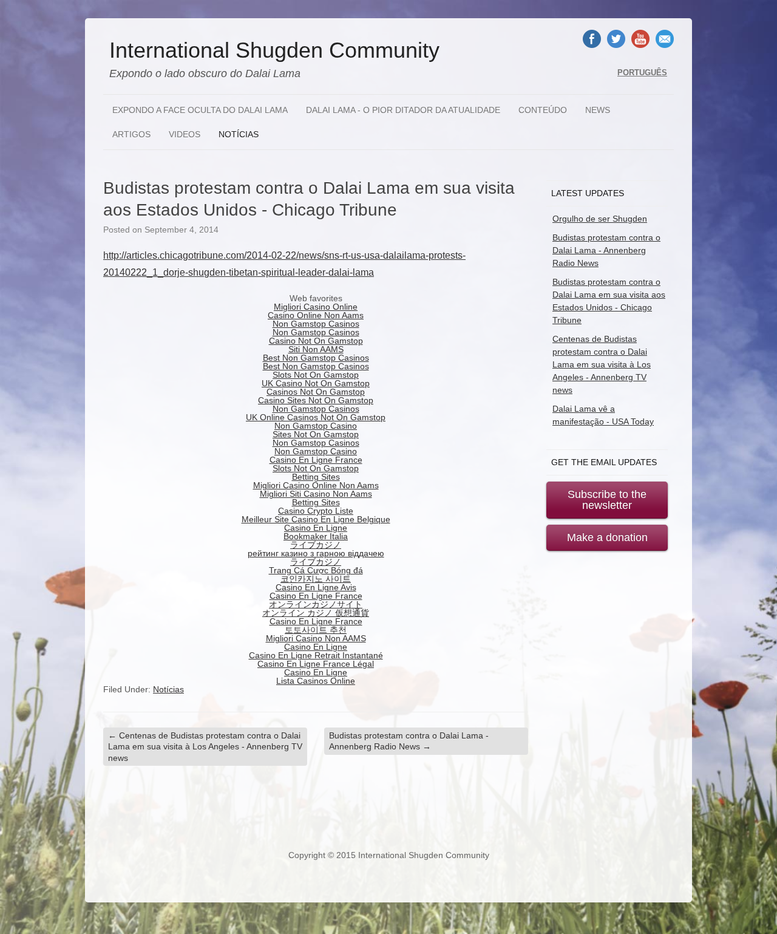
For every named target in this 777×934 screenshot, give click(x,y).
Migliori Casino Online (316, 307)
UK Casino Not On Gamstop (316, 383)
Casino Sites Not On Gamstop (315, 400)
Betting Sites (316, 477)
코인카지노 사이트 (315, 579)
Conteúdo (542, 110)
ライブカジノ (315, 545)
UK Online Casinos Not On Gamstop (315, 417)
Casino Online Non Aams (316, 315)
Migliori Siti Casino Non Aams (316, 494)
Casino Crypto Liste (315, 511)
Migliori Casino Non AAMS (316, 638)
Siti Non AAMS (316, 349)
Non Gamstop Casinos (316, 324)
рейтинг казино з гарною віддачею (316, 553)
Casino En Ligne (315, 528)
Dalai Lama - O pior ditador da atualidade (403, 110)
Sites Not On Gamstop (316, 434)
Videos (184, 134)
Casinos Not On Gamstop (315, 392)
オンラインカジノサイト (315, 604)
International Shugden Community (274, 50)
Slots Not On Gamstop (316, 375)
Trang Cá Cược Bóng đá (316, 570)
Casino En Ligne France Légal (315, 664)
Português (642, 73)
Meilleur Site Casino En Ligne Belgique (316, 519)
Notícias (239, 134)
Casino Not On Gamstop (316, 341)
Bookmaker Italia (315, 536)
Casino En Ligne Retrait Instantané (316, 655)
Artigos (131, 134)
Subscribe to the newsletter (607, 499)
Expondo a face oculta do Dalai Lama (200, 110)
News (597, 110)
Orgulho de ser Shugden (599, 218)
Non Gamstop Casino (315, 426)
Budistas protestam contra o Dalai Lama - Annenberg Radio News (409, 741)
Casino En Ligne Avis (316, 587)
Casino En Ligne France (316, 460)
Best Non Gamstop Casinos (316, 358)
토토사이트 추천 (316, 630)
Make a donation (607, 537)
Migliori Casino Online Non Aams (316, 485)
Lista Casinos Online (315, 681)
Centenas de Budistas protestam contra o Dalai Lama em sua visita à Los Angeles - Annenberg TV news (205, 746)
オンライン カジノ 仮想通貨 (315, 613)
